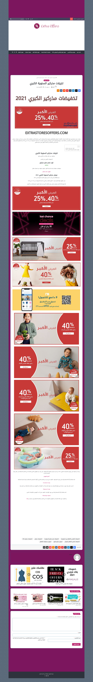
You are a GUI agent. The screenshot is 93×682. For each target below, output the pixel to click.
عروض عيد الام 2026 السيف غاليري (39, 604)
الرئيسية (54, 77)
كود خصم (79, 52)
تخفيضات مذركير (38, 539)
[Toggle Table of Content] (77, 146)
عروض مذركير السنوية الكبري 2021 (72, 149)
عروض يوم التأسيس (71, 52)
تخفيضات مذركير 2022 (27, 539)
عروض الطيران (20, 52)
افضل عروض (50, 77)
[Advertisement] (46, 9)
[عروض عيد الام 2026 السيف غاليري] (38, 598)
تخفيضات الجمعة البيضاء (45, 52)
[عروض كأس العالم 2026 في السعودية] (55, 598)
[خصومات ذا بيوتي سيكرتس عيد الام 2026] (20, 598)
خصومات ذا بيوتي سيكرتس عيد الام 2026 (21, 604)
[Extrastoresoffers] (46, 26)
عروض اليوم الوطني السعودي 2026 (59, 52)
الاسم (79, 632)
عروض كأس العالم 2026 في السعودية (55, 604)
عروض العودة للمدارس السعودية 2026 (73, 604)
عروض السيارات (28, 52)
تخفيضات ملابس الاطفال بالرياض (72, 542)
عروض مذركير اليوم (58, 542)
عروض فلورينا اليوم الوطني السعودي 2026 (61, 19)
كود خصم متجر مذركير (70, 148)
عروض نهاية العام (36, 52)
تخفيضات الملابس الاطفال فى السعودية (70, 539)
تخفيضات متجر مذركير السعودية (51, 539)
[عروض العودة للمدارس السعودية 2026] (73, 598)
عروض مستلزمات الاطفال (45, 542)
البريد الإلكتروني (77, 638)
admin (53, 87)
